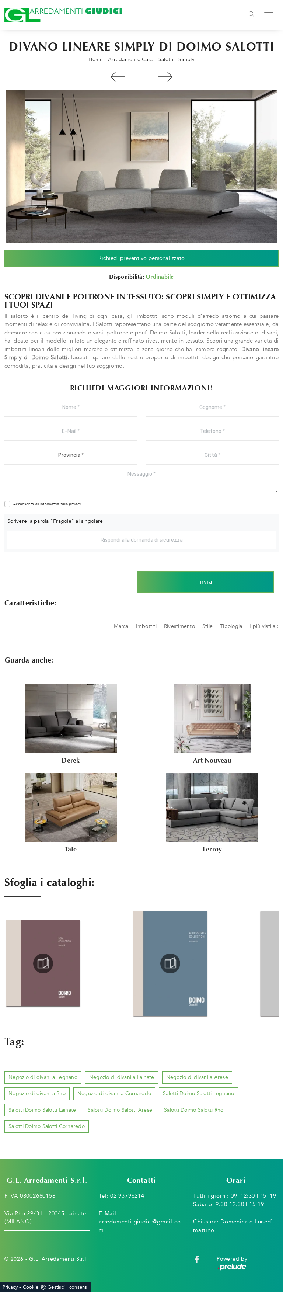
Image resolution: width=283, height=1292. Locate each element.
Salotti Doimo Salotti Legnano (198, 1093)
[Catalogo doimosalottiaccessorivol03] (43, 963)
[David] (118, 76)
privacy (75, 504)
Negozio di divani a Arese (197, 1077)
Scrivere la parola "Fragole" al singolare (55, 521)
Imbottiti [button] (146, 626)
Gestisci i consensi (68, 1287)
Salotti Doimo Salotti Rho (193, 1110)
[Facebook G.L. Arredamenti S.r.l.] (196, 1259)
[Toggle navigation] (251, 15)
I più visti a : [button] (264, 626)
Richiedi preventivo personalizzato (141, 258)
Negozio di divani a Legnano (42, 1077)
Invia (205, 582)
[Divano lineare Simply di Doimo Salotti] (141, 166)
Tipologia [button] (231, 626)
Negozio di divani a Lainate (121, 1077)
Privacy (10, 1287)
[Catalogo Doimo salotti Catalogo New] (170, 963)
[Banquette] (165, 76)
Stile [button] (207, 626)
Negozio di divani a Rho (37, 1093)
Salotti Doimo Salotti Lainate (42, 1110)
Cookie (31, 1287)
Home (95, 59)
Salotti (166, 59)
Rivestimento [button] (179, 626)
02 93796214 (127, 1195)
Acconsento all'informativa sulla (47, 504)
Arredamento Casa (130, 59)
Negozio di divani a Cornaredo (114, 1093)
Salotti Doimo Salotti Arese (120, 1110)
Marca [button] (121, 626)
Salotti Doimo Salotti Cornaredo (46, 1126)
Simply (186, 59)
